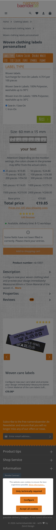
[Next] (49, 357)
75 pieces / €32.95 (15, 174)
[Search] (30, 13)
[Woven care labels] (28, 343)
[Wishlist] (37, 13)
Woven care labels (19, 373)
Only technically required (29, 491)
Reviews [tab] (18, 300)
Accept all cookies (29, 508)
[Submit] (50, 436)
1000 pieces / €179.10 (40, 185)
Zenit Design (28, 526)
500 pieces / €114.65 (14, 185)
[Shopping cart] (50, 13)
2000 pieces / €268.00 (40, 192)
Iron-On (12, 109)
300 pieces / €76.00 (41, 178)
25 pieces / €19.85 (15, 171)
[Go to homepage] (28, 4)
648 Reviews (28, 217)
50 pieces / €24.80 (40, 171)
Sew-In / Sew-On (17, 105)
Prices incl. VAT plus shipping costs (28, 207)
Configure (29, 500)
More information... (37, 484)
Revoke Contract (12, 475)
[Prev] (7, 357)
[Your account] (43, 13)
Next (42, 119)
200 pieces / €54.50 (16, 178)
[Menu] (6, 13)
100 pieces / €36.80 (41, 174)
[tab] (27, 279)
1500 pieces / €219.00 (15, 192)
